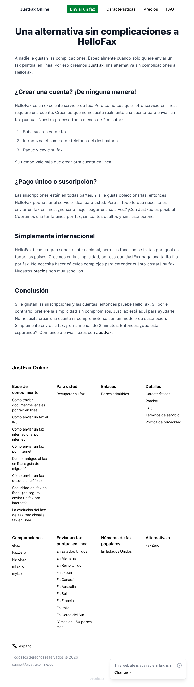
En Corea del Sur (70, 615)
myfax (17, 573)
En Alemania (67, 558)
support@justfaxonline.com (34, 664)
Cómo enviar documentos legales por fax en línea (28, 405)
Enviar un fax (82, 9)
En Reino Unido (69, 565)
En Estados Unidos (72, 551)
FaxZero (19, 552)
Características (121, 9)
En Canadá (66, 579)
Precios (151, 9)
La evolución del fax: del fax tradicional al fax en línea (29, 515)
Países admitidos (115, 394)
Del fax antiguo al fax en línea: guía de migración (29, 463)
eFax (16, 545)
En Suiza (64, 593)
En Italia (63, 608)
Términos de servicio (162, 415)
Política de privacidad (163, 422)
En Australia (66, 586)
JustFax (96, 65)
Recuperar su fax (71, 394)
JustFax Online (35, 9)
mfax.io (18, 566)
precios (40, 270)
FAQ (170, 9)
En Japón (64, 572)
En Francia (65, 600)
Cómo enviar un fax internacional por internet (28, 434)
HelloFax (19, 559)
